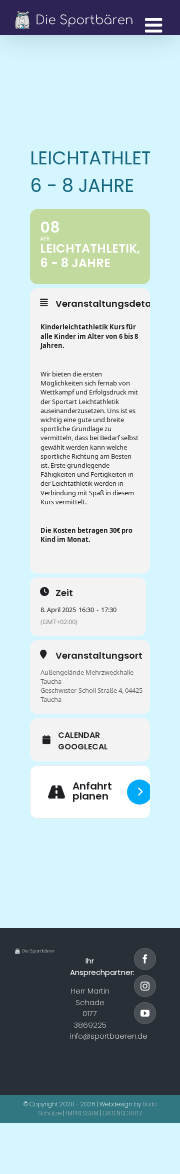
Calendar (79, 735)
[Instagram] (145, 986)
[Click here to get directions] (139, 792)
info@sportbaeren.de (109, 1036)
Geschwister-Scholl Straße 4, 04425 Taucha (91, 695)
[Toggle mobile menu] (155, 25)
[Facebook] (145, 959)
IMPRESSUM (82, 1113)
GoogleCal (83, 746)
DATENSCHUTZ (122, 1113)
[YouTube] (145, 1013)
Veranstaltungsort (99, 655)
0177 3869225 (90, 1019)
